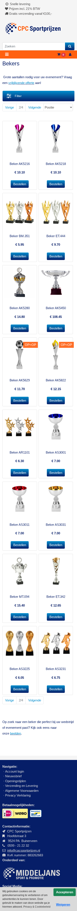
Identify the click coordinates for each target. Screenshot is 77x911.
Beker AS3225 (20, 669)
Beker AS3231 (56, 669)
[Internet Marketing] (31, 873)
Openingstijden (15, 781)
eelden (16, 733)
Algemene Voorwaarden (21, 790)
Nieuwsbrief (13, 776)
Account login (14, 771)
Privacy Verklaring (18, 795)
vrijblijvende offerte (21, 83)
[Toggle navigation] (6, 54)
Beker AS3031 (56, 524)
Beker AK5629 (20, 380)
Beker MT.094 (19, 596)
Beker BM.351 (20, 236)
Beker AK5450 (56, 308)
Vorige (9, 107)
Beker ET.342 (55, 596)
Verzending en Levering (21, 786)
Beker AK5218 (56, 164)
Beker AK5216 (20, 164)
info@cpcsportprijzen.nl (23, 850)
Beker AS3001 (56, 452)
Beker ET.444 (55, 236)
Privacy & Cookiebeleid (36, 906)
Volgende (34, 107)
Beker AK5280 (20, 308)
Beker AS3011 (20, 524)
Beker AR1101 (20, 452)
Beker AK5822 (56, 380)
